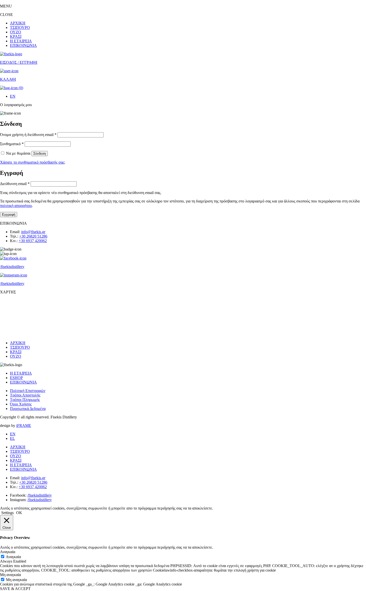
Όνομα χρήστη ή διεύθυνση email (28, 134)
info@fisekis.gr (33, 232)
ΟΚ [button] (19, 513)
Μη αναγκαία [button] (10, 575)
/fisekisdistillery (39, 495)
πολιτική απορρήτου (16, 205)
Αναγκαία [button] (7, 552)
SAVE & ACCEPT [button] (15, 589)
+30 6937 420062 (33, 241)
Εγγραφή (8, 214)
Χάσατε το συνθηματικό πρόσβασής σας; (32, 162)
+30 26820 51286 (33, 236)
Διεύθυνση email (15, 184)
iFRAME (23, 425)
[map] (183, 317)
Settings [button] (7, 513)
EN (12, 96)
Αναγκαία (13, 557)
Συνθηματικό (12, 144)
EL (12, 438)
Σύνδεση (39, 153)
